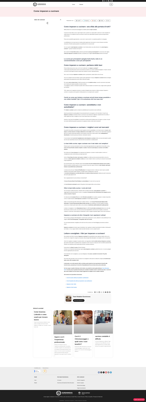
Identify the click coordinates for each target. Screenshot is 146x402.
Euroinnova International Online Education (65, 382)
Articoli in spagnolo (81, 380)
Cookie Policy (74, 396)
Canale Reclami (81, 396)
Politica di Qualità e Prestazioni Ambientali (93, 396)
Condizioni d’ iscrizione (54, 396)
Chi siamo (59, 380)
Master (81, 4)
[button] (111, 4)
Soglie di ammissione (81, 388)
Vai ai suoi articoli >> (78, 300)
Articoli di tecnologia (81, 385)
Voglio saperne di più (139, 399)
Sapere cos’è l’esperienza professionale (59, 339)
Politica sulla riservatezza (65, 396)
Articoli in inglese (80, 382)
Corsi (73, 4)
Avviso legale (46, 396)
